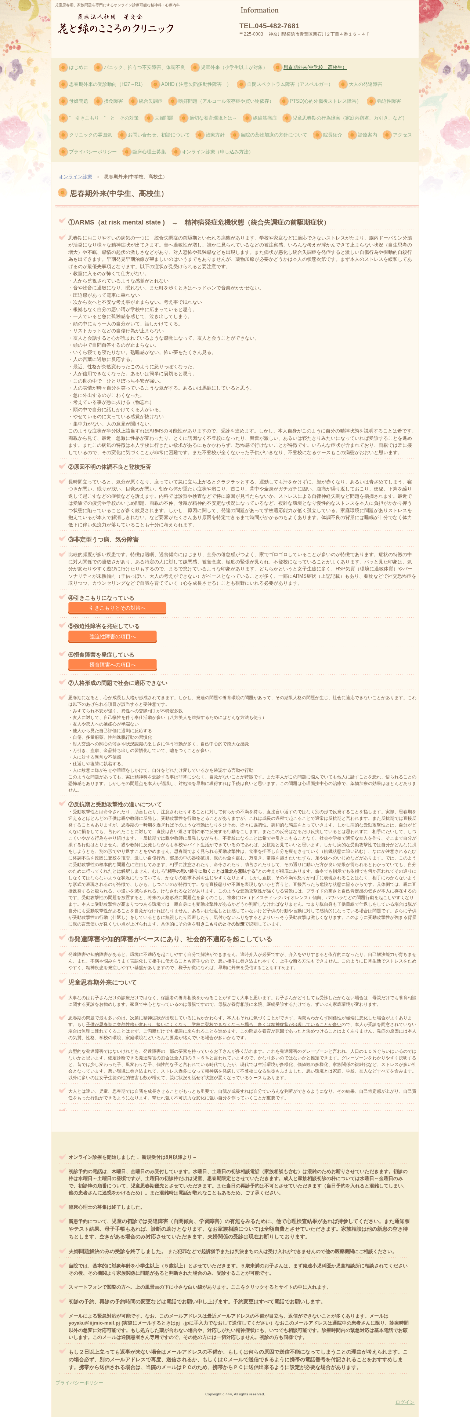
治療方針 (215, 135)
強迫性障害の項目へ (113, 636)
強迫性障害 (389, 101)
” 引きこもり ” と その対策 (104, 118)
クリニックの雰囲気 (90, 135)
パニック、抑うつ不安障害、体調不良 (144, 67)
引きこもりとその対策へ (117, 608)
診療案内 (367, 135)
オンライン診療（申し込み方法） (217, 151)
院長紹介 (332, 135)
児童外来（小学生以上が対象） (234, 67)
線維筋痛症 (265, 118)
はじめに (78, 67)
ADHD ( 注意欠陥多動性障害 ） (196, 84)
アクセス (402, 135)
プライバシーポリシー (93, 151)
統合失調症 (151, 101)
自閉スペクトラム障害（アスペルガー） (290, 84)
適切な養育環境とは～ (213, 118)
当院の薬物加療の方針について (274, 135)
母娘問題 (78, 101)
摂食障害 (113, 101)
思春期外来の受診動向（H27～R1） (107, 84)
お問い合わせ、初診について (159, 135)
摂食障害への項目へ (113, 665)
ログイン (405, 1402)
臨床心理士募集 (149, 151)
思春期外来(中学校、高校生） (315, 67)
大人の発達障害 (365, 84)
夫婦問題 (164, 118)
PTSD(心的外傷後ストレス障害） (325, 101)
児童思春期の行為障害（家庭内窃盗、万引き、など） (350, 118)
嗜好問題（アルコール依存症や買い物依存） (226, 101)
